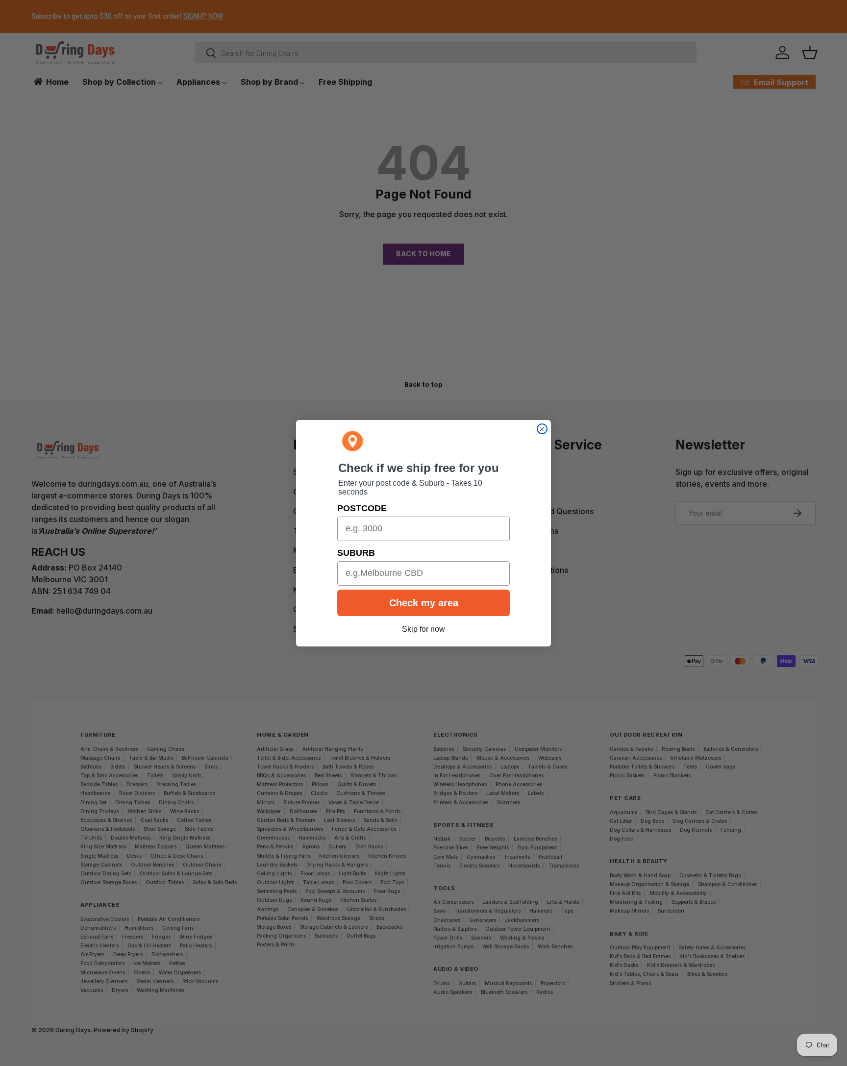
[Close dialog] (542, 429)
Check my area (423, 602)
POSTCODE (362, 508)
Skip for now (423, 629)
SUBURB (356, 553)
